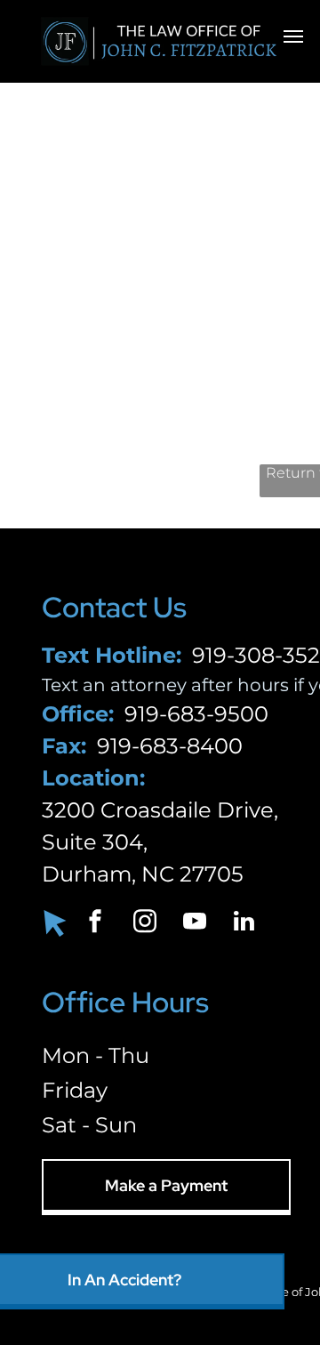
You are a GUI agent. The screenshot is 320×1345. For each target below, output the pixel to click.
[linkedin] (244, 924)
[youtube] (194, 924)
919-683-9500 (196, 714)
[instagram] (145, 924)
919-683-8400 (170, 746)
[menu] (293, 36)
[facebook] (95, 924)
